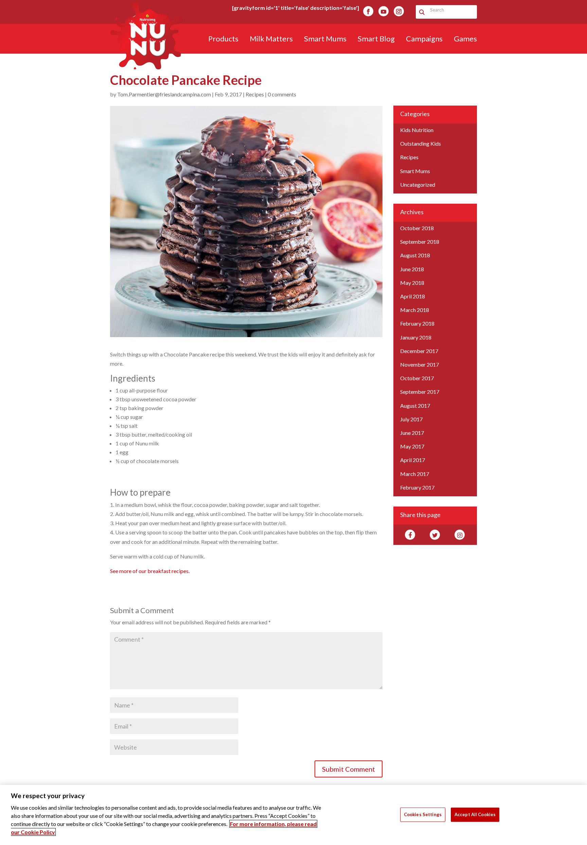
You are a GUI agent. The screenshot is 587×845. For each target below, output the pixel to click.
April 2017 (412, 460)
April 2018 (412, 296)
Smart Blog (376, 39)
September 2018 (419, 241)
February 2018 (417, 323)
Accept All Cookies (475, 814)
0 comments (282, 94)
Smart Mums (325, 39)
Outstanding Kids (420, 143)
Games (465, 39)
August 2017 (415, 405)
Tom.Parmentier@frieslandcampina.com (164, 94)
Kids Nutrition (416, 130)
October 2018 (417, 228)
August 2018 (415, 255)
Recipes (255, 94)
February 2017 (417, 487)
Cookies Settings (423, 814)
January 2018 (415, 337)
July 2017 (411, 419)
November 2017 (419, 364)
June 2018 (412, 269)
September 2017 (419, 391)
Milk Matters (271, 39)
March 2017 (414, 474)
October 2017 (417, 378)
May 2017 (412, 446)
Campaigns (424, 39)
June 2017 (412, 432)
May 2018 (412, 282)
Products (223, 39)
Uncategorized (417, 184)
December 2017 (419, 351)
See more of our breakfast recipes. (150, 571)
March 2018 (414, 310)
